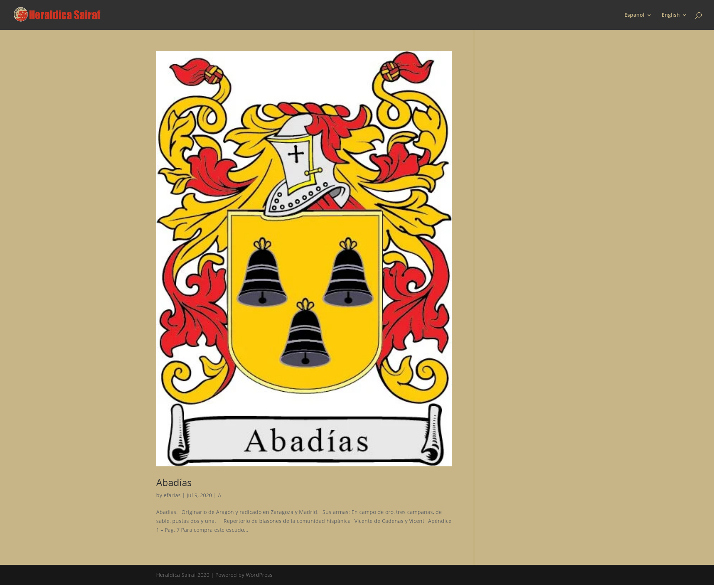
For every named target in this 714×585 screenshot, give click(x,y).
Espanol (634, 15)
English (671, 15)
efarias (172, 495)
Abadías (174, 482)
